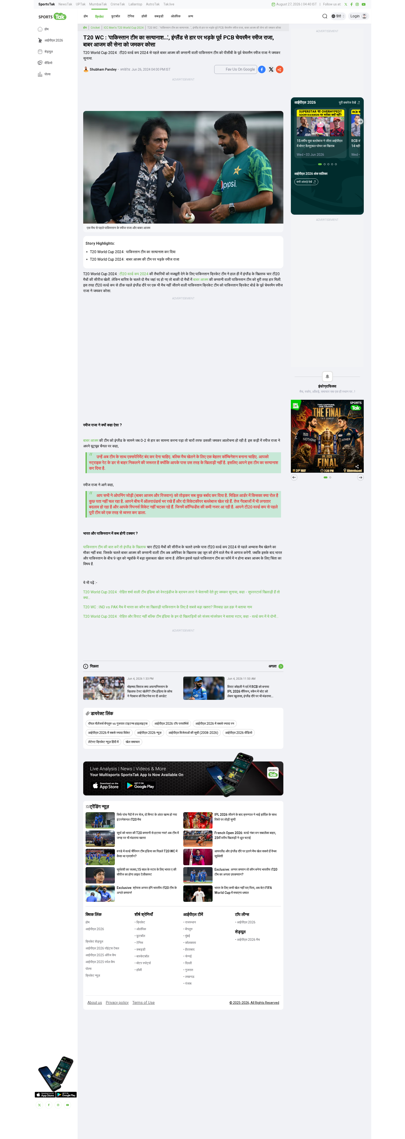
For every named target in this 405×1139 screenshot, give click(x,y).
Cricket (95, 27)
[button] (85, 16)
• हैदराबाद (189, 949)
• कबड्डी (140, 949)
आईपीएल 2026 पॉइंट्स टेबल (102, 948)
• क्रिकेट (140, 922)
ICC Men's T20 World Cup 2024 (123, 27)
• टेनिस (139, 943)
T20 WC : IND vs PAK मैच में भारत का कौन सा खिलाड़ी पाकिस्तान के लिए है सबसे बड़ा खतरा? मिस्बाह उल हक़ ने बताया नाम (167, 607)
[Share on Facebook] (262, 69)
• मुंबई (186, 936)
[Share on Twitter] (271, 69)
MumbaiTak (98, 4)
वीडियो (48, 63)
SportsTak (46, 4)
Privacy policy (117, 1002)
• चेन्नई (187, 956)
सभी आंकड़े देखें (304, 181)
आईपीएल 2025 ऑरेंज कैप (101, 955)
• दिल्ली (187, 963)
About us (94, 1002)
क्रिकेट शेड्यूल (94, 941)
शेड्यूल (49, 51)
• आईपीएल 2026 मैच (247, 939)
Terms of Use (143, 1002)
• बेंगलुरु (188, 929)
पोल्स (47, 74)
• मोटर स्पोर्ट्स (143, 963)
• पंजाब (187, 983)
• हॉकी (138, 970)
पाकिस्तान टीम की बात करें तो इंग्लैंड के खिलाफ (114, 547)
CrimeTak (118, 4)
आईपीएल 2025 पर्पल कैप (100, 962)
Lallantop (135, 4)
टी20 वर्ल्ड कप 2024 (133, 274)
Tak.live (168, 4)
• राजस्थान (189, 922)
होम (47, 29)
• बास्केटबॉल (142, 956)
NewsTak (65, 4)
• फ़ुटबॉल (140, 936)
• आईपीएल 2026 (245, 922)
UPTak (81, 4)
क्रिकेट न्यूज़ (93, 975)
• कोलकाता (189, 943)
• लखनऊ (188, 977)
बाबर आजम (200, 279)
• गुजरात (188, 970)
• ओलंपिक (140, 929)
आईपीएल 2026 (54, 40)
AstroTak (153, 4)
